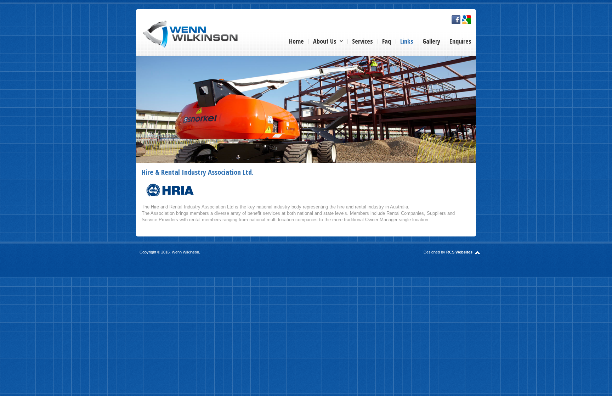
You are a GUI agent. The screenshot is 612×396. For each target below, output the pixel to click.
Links (406, 41)
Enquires (460, 41)
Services (362, 41)
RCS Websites (459, 252)
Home (296, 41)
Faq (386, 41)
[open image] (306, 109)
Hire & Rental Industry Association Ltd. (198, 172)
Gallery (431, 41)
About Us (324, 41)
